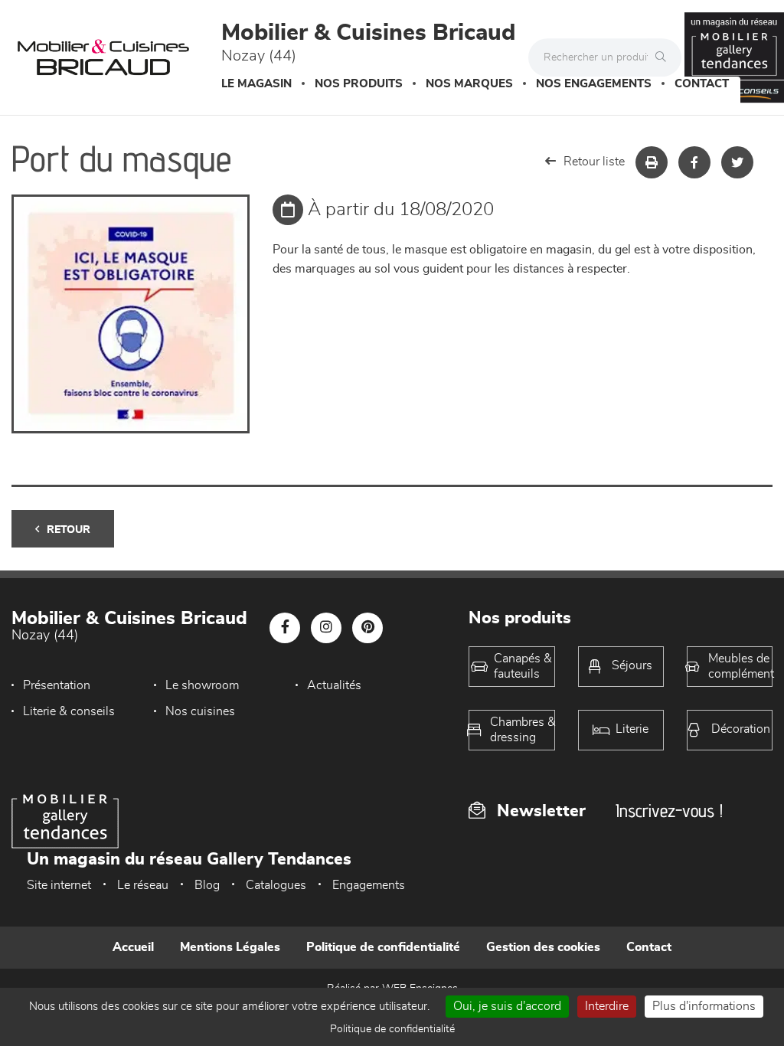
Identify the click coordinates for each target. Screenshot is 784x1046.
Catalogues (276, 885)
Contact (702, 84)
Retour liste (594, 161)
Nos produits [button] (359, 84)
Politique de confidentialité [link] (392, 1029)
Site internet (59, 885)
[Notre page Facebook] (285, 628)
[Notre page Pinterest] (367, 628)
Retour (68, 530)
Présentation (56, 685)
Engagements (368, 885)
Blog (207, 885)
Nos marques (469, 84)
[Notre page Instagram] (326, 628)
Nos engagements (594, 84)
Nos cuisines (200, 711)
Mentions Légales (230, 947)
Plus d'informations (704, 1006)
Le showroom (202, 685)
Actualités (334, 685)
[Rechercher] (664, 57)
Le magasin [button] (256, 84)
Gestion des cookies (543, 947)
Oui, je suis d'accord (507, 1006)
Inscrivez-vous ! (669, 810)
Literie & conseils (69, 711)
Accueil (133, 947)
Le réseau (142, 885)
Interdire (607, 1006)
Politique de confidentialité (383, 947)
